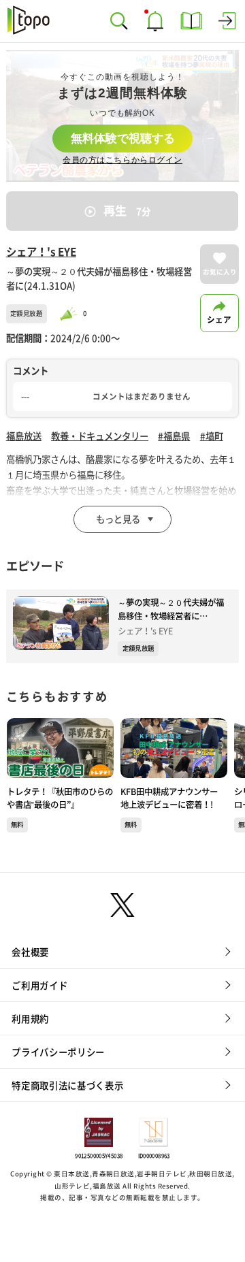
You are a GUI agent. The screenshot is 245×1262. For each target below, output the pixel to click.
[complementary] (123, 116)
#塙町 (211, 436)
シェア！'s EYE (41, 251)
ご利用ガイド (39, 985)
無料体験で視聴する (123, 138)
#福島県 (174, 436)
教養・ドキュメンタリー (99, 436)
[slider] (70, 314)
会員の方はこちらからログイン (122, 160)
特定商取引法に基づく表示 (67, 1085)
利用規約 (30, 1019)
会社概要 (30, 952)
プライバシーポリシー (58, 1052)
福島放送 (24, 436)
